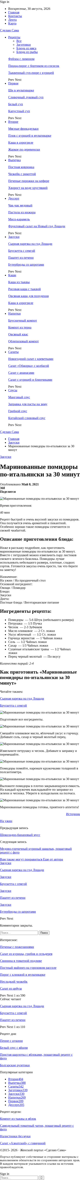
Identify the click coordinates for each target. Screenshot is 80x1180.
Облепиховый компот (23, 341)
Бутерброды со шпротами (26, 264)
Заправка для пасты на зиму (27, 404)
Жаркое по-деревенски (24, 149)
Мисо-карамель (19, 219)
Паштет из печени (21, 257)
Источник (73, 814)
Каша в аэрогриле (20, 142)
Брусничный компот (22, 320)
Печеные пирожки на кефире (28, 181)
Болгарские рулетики (15, 1065)
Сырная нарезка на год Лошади (30, 243)
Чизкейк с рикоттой (22, 174)
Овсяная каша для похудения (28, 296)
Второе (13, 121)
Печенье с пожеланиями (17, 947)
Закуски (13, 237)
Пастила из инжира (21, 212)
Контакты (15, 16)
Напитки (14, 313)
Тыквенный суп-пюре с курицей (31, 72)
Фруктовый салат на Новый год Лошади (36, 226)
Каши (12, 275)
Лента (12, 19)
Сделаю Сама (9, 30)
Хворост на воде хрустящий (28, 188)
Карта (12, 23)
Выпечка (14, 160)
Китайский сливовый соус (26, 418)
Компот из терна (19, 327)
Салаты (13, 352)
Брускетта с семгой (21, 250)
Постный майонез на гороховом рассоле (28, 967)
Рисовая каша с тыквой (24, 289)
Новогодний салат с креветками (30, 359)
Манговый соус (19, 397)
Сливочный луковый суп (25, 97)
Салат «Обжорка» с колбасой (28, 365)
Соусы (12, 390)
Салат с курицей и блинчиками (30, 379)
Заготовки (23, 44)
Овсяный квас (18, 334)
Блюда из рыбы (27, 52)
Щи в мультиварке (21, 90)
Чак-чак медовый (20, 205)
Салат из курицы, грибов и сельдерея (26, 954)
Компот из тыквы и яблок (18, 1118)
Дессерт (13, 198)
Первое (13, 83)
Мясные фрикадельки (23, 128)
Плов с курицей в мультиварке (29, 135)
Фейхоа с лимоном (21, 59)
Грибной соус (17, 411)
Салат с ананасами (21, 372)
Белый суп (15, 104)
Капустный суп (19, 111)
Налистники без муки (15, 1136)
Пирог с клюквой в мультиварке (22, 974)
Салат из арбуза (11, 988)
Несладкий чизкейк (13, 981)
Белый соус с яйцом (14, 1047)
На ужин (6, 821)
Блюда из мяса (26, 48)
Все (19, 41)
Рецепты (14, 37)
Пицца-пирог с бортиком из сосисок (33, 66)
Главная (13, 12)
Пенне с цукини (11, 1040)
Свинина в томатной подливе (21, 960)
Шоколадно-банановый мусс (20, 835)
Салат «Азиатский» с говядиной (23, 1143)
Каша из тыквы (19, 282)
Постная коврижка (21, 167)
